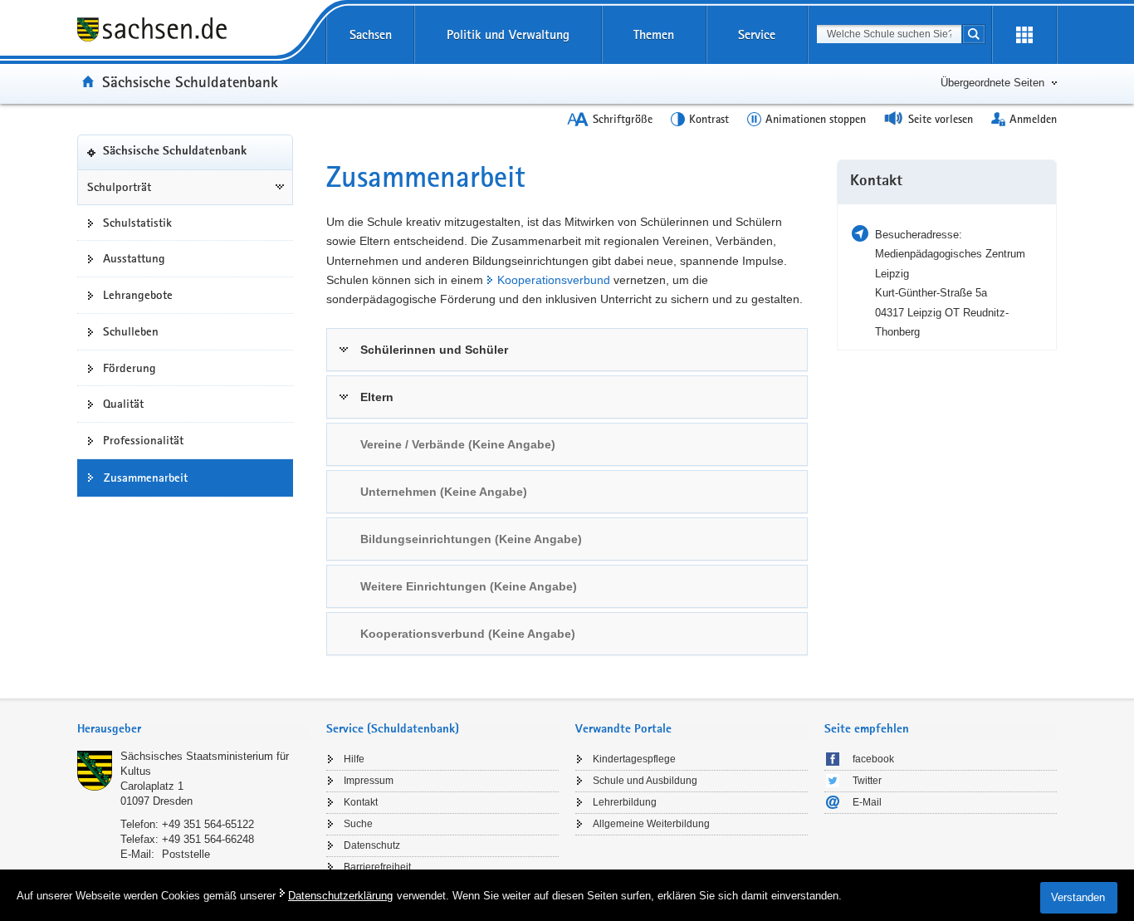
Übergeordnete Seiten (992, 82)
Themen (653, 34)
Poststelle (186, 854)
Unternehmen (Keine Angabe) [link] (443, 491)
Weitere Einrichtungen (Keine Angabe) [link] (468, 586)
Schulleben (131, 331)
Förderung (129, 367)
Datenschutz (372, 845)
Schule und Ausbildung (645, 780)
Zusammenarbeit (146, 477)
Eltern (376, 397)
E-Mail (867, 802)
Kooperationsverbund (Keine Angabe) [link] (467, 633)
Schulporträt (119, 186)
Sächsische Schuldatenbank (190, 81)
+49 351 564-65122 (208, 824)
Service (756, 34)
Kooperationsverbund (553, 280)
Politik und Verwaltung (508, 34)
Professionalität (143, 440)
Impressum (368, 780)
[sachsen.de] (185, 32)
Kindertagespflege (634, 759)
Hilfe (354, 759)
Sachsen (370, 34)
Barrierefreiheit (377, 867)
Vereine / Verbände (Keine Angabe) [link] (457, 444)
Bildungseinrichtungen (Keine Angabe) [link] (471, 539)
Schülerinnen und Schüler (434, 349)
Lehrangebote (138, 294)
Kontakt (361, 802)
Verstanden (1078, 897)
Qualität (123, 403)
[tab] (567, 349)
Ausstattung (134, 258)
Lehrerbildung (625, 802)
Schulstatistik (137, 222)
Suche (358, 824)
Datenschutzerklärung (340, 895)
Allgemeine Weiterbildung (651, 824)
